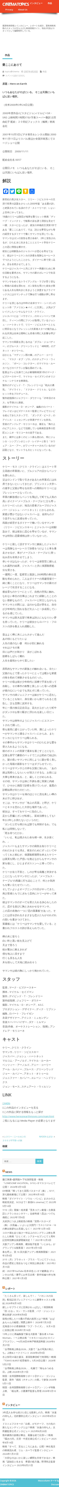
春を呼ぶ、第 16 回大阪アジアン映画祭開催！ (26, 1251)
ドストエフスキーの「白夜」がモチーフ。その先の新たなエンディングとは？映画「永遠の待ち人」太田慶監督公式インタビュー (28, 1427)
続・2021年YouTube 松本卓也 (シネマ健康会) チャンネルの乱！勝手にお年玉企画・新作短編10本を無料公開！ (29, 1275)
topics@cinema (12, 71)
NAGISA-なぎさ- (46, 1136)
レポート (10, 1288)
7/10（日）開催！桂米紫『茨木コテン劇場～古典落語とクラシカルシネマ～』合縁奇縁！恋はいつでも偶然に (28, 1213)
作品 (50, 3)
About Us (22, 9)
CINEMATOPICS (15, 4)
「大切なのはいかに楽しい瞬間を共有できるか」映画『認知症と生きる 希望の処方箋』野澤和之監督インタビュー (28, 1461)
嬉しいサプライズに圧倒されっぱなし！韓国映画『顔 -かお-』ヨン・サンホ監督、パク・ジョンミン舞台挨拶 (28, 1311)
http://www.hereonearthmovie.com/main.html (28, 1116)
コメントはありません (15, 75)
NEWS (8, 1172)
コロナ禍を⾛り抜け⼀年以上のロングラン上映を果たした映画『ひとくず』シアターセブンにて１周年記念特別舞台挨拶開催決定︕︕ (28, 1236)
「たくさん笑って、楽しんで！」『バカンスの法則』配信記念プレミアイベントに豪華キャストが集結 (28, 1299)
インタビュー (36, 3)
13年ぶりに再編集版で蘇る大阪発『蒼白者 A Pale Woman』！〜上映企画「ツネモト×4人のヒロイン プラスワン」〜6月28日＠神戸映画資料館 (28, 1338)
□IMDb (6, 1103)
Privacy (9, 9)
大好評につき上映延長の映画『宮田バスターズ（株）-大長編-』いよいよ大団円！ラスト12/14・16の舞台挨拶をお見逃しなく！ (29, 1225)
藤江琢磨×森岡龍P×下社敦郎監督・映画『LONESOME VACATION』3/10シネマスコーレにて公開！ (28, 1183)
